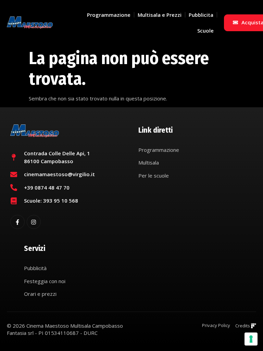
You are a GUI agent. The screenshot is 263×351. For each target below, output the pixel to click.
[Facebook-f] (17, 222)
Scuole (205, 30)
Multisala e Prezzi (159, 14)
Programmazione (108, 14)
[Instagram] (34, 222)
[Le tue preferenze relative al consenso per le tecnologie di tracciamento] (251, 339)
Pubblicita (201, 14)
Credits (243, 326)
